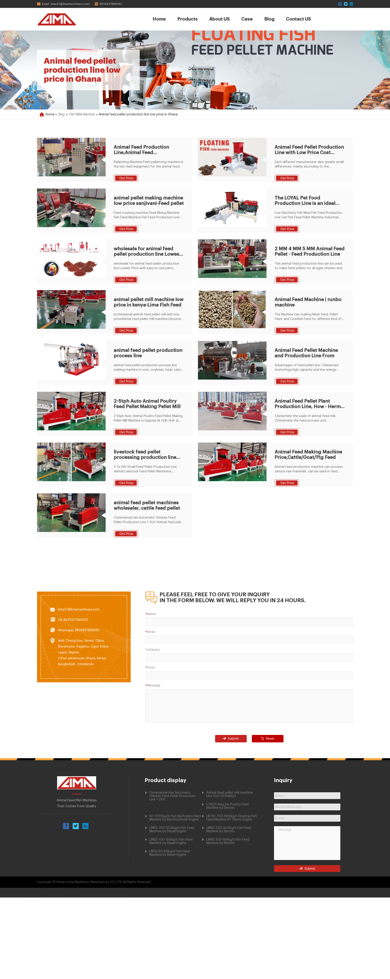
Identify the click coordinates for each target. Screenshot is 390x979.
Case (247, 19)
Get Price (126, 178)
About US (219, 19)
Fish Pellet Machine (82, 114)
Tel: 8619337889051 (73, 620)
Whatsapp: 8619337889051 (79, 630)
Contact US (298, 19)
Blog (269, 19)
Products (187, 19)
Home (159, 19)
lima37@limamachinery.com (79, 609)
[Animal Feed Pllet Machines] (69, 19)
